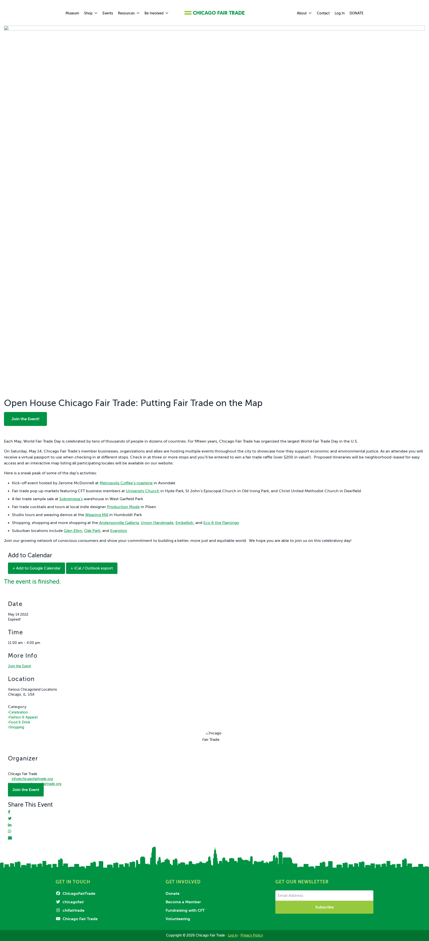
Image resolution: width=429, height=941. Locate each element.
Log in (233, 935)
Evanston (118, 530)
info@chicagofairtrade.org (32, 779)
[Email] (10, 838)
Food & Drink (19, 722)
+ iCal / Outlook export (92, 568)
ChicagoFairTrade (78, 893)
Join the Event (19, 666)
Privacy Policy (252, 935)
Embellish (184, 523)
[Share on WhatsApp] (9, 831)
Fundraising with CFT (185, 910)
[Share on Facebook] (9, 812)
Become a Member (183, 902)
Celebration (18, 712)
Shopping (16, 727)
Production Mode (123, 507)
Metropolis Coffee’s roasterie (126, 483)
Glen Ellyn (73, 530)
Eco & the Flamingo (221, 523)
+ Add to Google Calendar (36, 568)
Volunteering (178, 919)
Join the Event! (25, 419)
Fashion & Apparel (23, 717)
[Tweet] (10, 818)
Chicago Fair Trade (80, 919)
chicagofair (73, 902)
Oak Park (92, 530)
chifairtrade (73, 910)
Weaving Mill (96, 515)
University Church (142, 491)
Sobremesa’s (71, 499)
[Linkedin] (9, 825)
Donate (172, 893)
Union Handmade (157, 523)
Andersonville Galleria (119, 523)
